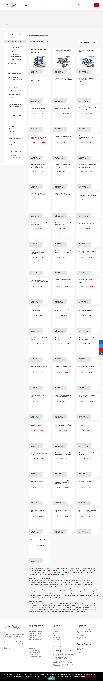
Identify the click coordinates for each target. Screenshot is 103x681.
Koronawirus (56, 665)
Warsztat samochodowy (50, 19)
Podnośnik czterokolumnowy (62, 659)
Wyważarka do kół (61, 658)
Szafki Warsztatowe (14, 124)
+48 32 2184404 (56, 5)
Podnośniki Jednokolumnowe (16, 45)
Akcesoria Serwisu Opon (14, 138)
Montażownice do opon (34, 641)
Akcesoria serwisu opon (34, 654)
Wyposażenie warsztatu (14, 35)
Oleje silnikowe (56, 631)
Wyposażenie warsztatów (11, 19)
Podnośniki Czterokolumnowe (13, 51)
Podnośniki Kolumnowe (14, 69)
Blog (6, 25)
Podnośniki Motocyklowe (15, 59)
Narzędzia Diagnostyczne (15, 104)
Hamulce (55, 643)
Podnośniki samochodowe (35, 629)
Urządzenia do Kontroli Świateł (14, 110)
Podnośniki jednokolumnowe (35, 631)
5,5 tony (36, 591)
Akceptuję (51, 678)
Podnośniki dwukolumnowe (35, 633)
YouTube (80, 649)
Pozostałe (11, 134)
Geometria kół (32, 648)
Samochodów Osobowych (15, 77)
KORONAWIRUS (31, 5)
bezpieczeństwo (56, 582)
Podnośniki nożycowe (34, 637)
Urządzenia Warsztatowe (15, 115)
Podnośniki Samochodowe (15, 41)
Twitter (79, 651)
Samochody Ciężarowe (14, 144)
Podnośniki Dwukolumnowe (15, 47)
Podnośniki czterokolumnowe (35, 635)
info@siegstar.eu (43, 5)
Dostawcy (65, 19)
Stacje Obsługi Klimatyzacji (15, 106)
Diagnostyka (11, 98)
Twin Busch (48, 570)
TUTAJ (6, 644)
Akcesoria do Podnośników (15, 151)
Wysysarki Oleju (13, 121)
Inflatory (11, 147)
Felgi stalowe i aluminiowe (59, 641)
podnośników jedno (62, 605)
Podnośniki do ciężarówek (35, 639)
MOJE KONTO (66, 5)
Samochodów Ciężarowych (15, 79)
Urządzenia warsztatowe (34, 652)
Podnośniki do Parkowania (15, 56)
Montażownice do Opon (14, 73)
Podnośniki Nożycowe (14, 54)
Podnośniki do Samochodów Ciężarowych (15, 64)
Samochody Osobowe (14, 142)
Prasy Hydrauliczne (13, 126)
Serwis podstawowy (57, 629)
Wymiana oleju (56, 633)
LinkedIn (80, 652)
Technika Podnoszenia (14, 119)
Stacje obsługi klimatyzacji (35, 650)
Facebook (80, 648)
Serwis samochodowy (32, 19)
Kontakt (88, 19)
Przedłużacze (12, 131)
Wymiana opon (56, 637)
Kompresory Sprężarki (14, 95)
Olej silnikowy (63, 663)
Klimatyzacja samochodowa (59, 645)
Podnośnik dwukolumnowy (60, 656)
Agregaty (11, 129)
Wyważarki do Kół (13, 84)
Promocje (10, 38)
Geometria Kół (12, 101)
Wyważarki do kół (33, 643)
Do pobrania (76, 19)
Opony (54, 635)
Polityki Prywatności (91, 676)
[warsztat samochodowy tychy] (10, 5)
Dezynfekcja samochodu (66, 664)
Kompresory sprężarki (34, 645)
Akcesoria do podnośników (35, 656)
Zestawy (10, 162)
